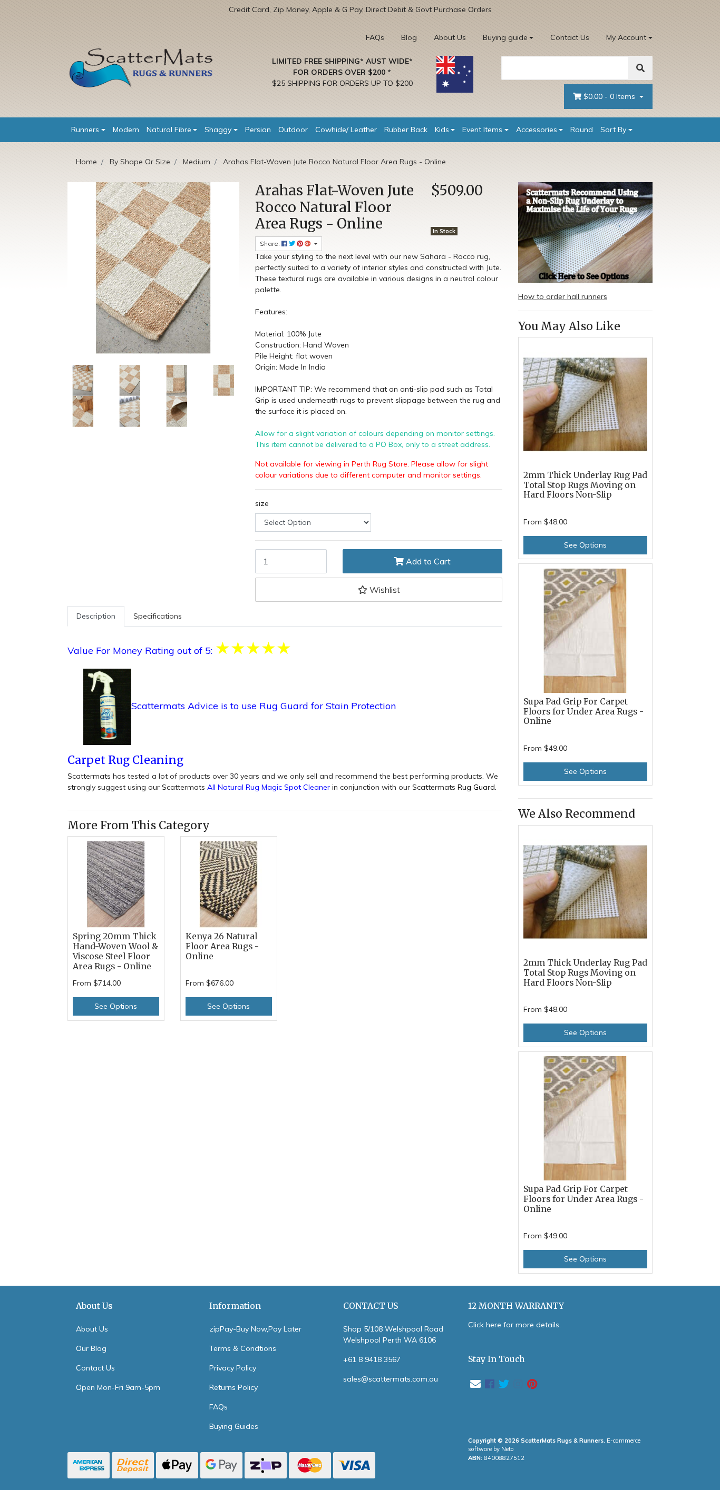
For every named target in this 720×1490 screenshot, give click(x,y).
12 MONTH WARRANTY (516, 1306)
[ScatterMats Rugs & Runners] (141, 68)
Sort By (613, 129)
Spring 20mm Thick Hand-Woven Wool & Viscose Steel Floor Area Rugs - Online (115, 951)
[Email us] (475, 1383)
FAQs (375, 37)
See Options (115, 1006)
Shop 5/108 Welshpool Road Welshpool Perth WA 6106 (393, 1334)
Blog (409, 37)
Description (95, 616)
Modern (126, 129)
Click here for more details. (514, 1324)
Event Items (482, 129)
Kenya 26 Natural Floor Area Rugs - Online (222, 946)
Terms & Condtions (242, 1348)
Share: (270, 243)
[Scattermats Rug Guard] (107, 706)
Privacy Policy (232, 1368)
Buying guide (505, 37)
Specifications (157, 616)
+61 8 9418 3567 (372, 1359)
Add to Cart (427, 561)
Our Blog (91, 1348)
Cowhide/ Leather (346, 129)
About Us (450, 37)
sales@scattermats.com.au (390, 1379)
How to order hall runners (562, 296)
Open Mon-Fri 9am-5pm (118, 1387)
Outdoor (293, 129)
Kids (442, 129)
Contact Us (569, 37)
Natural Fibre (169, 129)
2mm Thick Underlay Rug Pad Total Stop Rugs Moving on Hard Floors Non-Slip (585, 485)
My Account (626, 37)
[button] (378, 590)
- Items (610, 96)
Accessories (536, 129)
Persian (258, 129)
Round (581, 129)
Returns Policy (233, 1387)
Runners (85, 129)
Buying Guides (233, 1426)
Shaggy (218, 129)
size (262, 503)
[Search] (640, 68)
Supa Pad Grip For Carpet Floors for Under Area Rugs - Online (583, 712)
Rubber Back (405, 129)
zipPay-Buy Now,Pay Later (255, 1329)
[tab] (95, 616)
